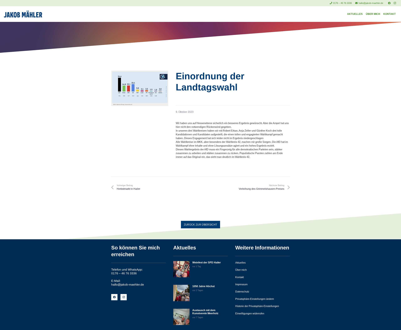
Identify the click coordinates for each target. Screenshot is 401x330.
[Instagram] (394, 3)
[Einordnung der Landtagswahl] (139, 72)
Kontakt (239, 277)
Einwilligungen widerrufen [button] (249, 313)
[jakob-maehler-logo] (23, 14)
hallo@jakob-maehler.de (127, 284)
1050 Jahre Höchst (203, 286)
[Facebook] (389, 3)
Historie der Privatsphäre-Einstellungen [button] (257, 306)
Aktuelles (240, 262)
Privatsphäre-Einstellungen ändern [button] (254, 299)
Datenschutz (242, 291)
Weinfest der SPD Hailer (206, 262)
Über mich (241, 270)
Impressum (241, 284)
